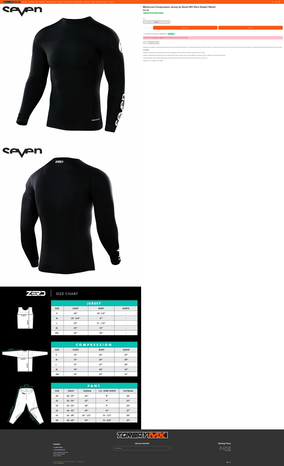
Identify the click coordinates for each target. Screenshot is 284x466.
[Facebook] (227, 462)
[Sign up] (169, 448)
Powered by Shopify (70, 461)
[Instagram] (230, 462)
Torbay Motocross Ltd (61, 461)
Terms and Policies (80, 461)
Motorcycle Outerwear (153, 41)
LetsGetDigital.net (60, 463)
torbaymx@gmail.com (59, 449)
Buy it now (250, 27)
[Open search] (273, 2)
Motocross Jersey (154, 43)
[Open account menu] (276, 2)
